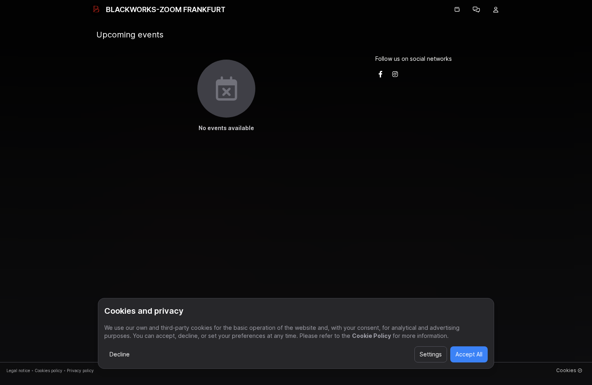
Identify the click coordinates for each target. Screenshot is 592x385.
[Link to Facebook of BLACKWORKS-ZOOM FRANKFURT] (380, 74)
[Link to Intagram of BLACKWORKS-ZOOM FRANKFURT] (395, 74)
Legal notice (18, 370)
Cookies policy (48, 370)
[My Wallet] (457, 9)
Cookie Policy (371, 335)
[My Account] (495, 9)
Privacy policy (80, 370)
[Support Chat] (476, 9)
